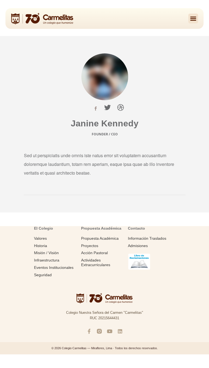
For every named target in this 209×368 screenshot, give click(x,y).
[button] (193, 18)
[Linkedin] (120, 331)
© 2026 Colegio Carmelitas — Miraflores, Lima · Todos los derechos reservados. (104, 348)
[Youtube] (109, 331)
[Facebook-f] (89, 331)
